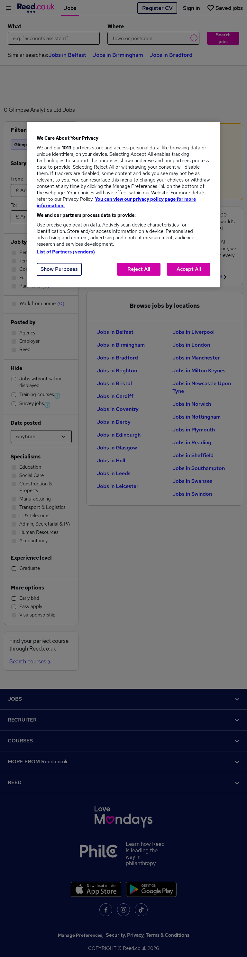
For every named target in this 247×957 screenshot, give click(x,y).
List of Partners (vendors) (66, 252)
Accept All (189, 269)
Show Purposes (59, 269)
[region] (123, 204)
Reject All (138, 269)
